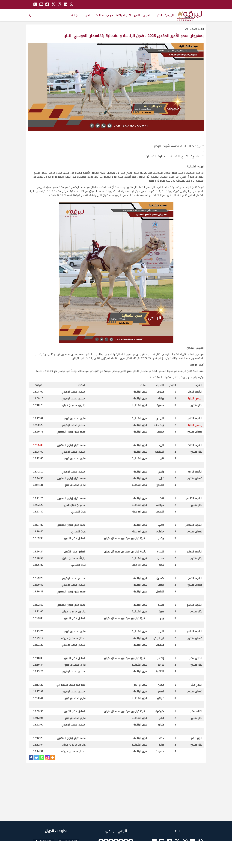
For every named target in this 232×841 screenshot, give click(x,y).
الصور (137, 15)
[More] (52, 757)
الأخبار (159, 15)
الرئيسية (169, 15)
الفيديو (147, 15)
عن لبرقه (75, 15)
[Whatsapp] (41, 757)
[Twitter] (36, 757)
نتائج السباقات (123, 15)
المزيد (87, 15)
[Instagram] (47, 757)
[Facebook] (31, 757)
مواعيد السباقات (104, 15)
